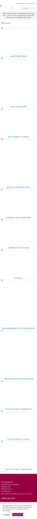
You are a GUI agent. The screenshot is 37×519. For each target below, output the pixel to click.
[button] (11, 8)
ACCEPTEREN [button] (18, 514)
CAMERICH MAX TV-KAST (18, 248)
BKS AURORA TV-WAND (18, 137)
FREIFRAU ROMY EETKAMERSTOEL (18, 379)
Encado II (18, 278)
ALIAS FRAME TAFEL (18, 56)
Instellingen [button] (7, 514)
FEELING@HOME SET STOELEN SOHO (18, 328)
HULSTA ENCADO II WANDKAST (18, 409)
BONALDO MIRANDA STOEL (18, 187)
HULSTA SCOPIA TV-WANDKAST (18, 469)
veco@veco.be (5, 491)
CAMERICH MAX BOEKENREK (18, 218)
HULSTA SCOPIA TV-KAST (18, 439)
